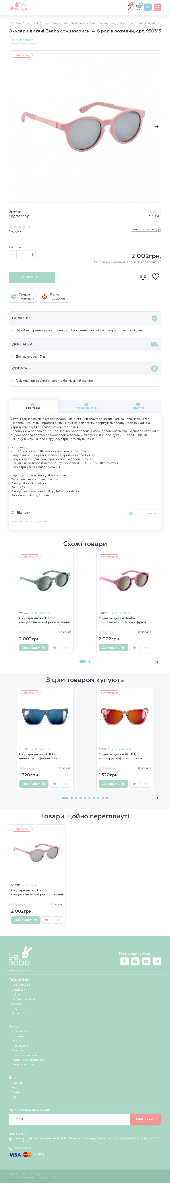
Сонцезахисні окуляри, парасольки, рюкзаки (76, 23)
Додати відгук (146, 513)
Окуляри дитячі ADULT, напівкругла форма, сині (38, 756)
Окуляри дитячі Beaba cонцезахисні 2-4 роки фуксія (123, 620)
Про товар (33, 408)
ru (25, 5)
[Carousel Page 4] (80, 798)
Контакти (17, 994)
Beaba (155, 211)
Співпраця (18, 990)
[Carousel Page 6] (89, 798)
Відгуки (138, 408)
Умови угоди (46, 1177)
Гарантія (17, 1050)
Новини (17, 1083)
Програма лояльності (26, 1055)
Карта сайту (19, 1013)
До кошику (31, 277)
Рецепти (17, 1087)
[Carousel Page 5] (85, 798)
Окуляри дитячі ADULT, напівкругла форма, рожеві (120, 756)
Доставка (18, 1036)
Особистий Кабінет (24, 999)
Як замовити (20, 1031)
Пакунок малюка (22, 1064)
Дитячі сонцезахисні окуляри (137, 23)
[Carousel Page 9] (103, 798)
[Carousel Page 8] (98, 798)
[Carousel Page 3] (76, 798)
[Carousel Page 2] (89, 661)
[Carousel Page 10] (107, 798)
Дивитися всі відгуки (26, 521)
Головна (15, 23)
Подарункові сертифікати (28, 1060)
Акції (15, 1008)
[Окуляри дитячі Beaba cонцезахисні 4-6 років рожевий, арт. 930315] (85, 127)
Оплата (16, 1041)
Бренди (17, 1004)
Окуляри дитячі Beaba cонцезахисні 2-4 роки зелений (44, 620)
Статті (15, 1092)
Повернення (20, 1046)
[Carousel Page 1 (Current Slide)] (82, 661)
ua (24, 9)
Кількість (15, 247)
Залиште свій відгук (146, 229)
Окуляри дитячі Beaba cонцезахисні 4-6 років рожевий (37, 892)
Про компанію (21, 985)
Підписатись (145, 1119)
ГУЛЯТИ (32, 23)
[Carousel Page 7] (94, 798)
